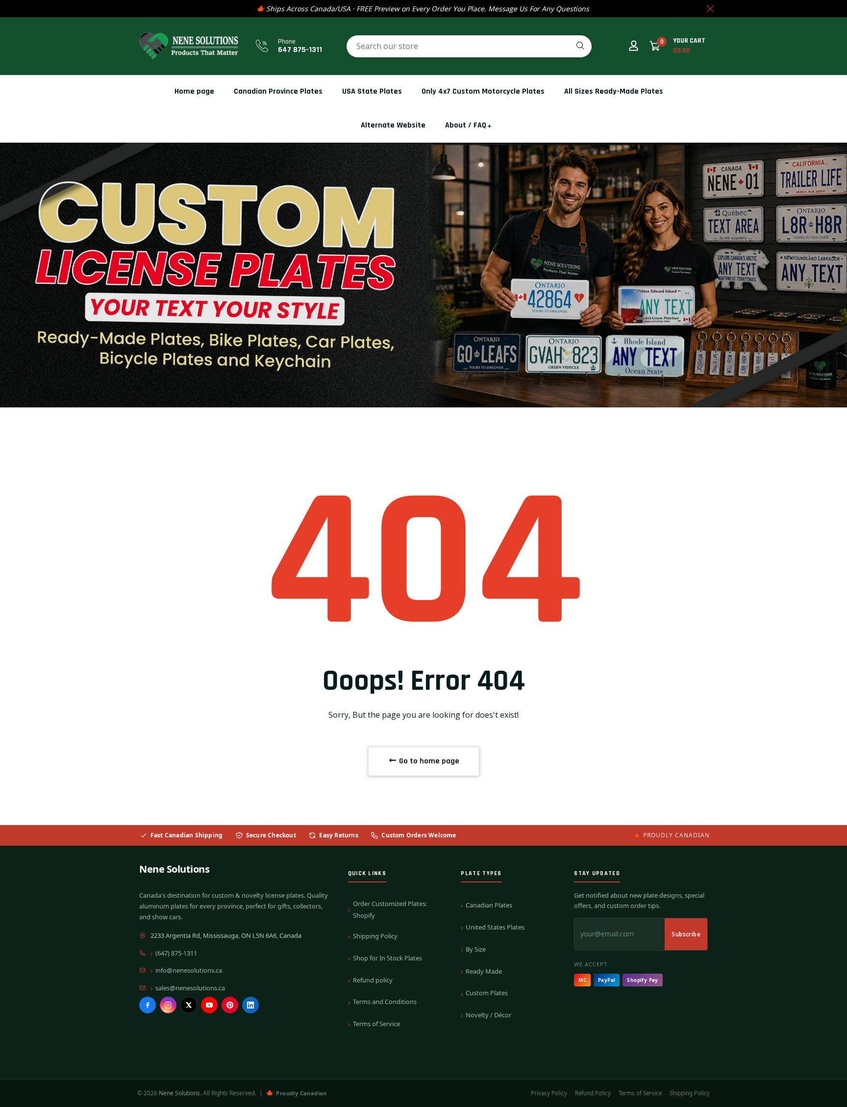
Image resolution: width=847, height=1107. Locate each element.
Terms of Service (376, 1023)
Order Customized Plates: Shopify (390, 909)
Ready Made (484, 971)
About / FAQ (465, 125)
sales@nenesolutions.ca (190, 987)
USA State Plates (372, 91)
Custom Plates (487, 992)
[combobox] (469, 46)
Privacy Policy (549, 1093)
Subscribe (686, 934)
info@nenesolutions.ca (188, 970)
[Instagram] (168, 1005)
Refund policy (373, 980)
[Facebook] (147, 1005)
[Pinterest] (230, 1005)
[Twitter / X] (188, 1005)
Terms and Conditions (385, 1001)
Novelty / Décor (488, 1014)
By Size (476, 949)
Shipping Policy (375, 935)
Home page (194, 91)
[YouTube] (209, 1005)
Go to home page (428, 761)
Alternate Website (393, 125)
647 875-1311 (300, 50)
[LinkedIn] (250, 1005)
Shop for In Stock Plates (387, 958)
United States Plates (495, 927)
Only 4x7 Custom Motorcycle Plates (483, 91)
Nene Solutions (174, 869)
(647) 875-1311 (176, 953)
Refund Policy (593, 1093)
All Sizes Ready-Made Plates (613, 91)
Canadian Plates (489, 905)
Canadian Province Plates (278, 91)
